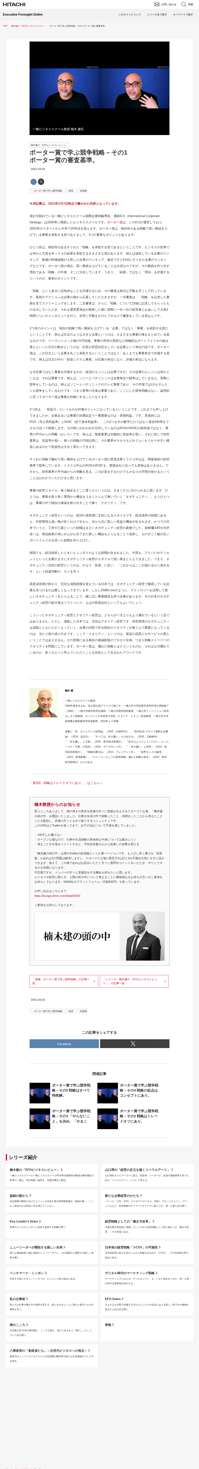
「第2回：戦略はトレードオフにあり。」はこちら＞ (66, 783)
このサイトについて (129, 14)
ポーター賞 (115, 222)
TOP (5, 26)
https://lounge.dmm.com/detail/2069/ (57, 895)
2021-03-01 (38, 169)
